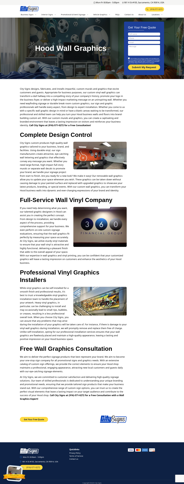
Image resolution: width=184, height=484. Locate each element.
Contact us (73, 459)
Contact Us (129, 14)
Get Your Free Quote (34, 419)
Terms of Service (76, 456)
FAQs (117, 14)
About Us (142, 14)
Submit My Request (144, 67)
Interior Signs (47, 14)
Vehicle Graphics (100, 14)
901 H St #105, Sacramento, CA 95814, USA (144, 2)
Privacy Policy (74, 453)
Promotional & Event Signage (73, 14)
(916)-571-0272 (156, 9)
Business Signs (27, 14)
